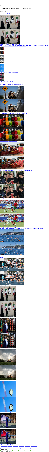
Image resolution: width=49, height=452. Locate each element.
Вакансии (11, 448)
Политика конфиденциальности (25, 448)
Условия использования (16, 448)
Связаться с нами (7, 448)
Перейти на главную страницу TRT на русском (7, 13)
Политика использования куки (35, 448)
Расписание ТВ (2, 448)
